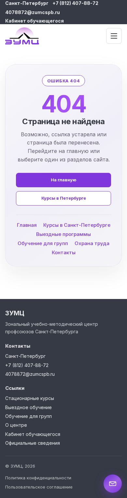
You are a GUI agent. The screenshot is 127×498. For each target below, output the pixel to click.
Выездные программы (63, 234)
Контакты (64, 253)
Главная (27, 225)
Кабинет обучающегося (34, 21)
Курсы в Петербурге (63, 198)
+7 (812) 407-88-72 (75, 3)
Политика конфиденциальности (38, 477)
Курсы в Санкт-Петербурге (76, 225)
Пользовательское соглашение (39, 487)
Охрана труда (92, 244)
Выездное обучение (28, 407)
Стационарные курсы (29, 398)
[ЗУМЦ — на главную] (30, 35)
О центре (16, 425)
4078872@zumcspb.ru (32, 12)
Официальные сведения (32, 443)
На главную (63, 180)
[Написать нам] (113, 483)
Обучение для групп (43, 244)
